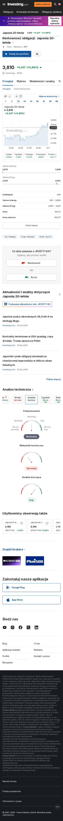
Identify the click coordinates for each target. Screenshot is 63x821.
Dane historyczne (22, 89)
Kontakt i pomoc (42, 656)
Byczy (34, 277)
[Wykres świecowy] (5, 96)
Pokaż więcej (31, 225)
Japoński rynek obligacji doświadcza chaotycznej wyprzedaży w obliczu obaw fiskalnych (27, 360)
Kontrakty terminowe (28, 12)
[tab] (18, 399)
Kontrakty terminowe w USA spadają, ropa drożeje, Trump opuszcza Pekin (27, 338)
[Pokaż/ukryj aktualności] (20, 96)
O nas (37, 643)
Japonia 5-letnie (12, 522)
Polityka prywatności (11, 791)
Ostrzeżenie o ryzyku (12, 801)
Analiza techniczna (16, 389)
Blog (4, 643)
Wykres (21, 81)
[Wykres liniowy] (9, 96)
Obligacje (8, 12)
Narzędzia (7, 662)
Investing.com (8, 325)
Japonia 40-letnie (38, 522)
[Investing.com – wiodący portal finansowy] (18, 4)
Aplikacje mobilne (11, 650)
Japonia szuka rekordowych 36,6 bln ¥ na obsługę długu (27, 318)
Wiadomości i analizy (42, 81)
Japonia (48, 237)
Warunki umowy (9, 781)
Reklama (38, 650)
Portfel (5, 656)
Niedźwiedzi (34, 263)
